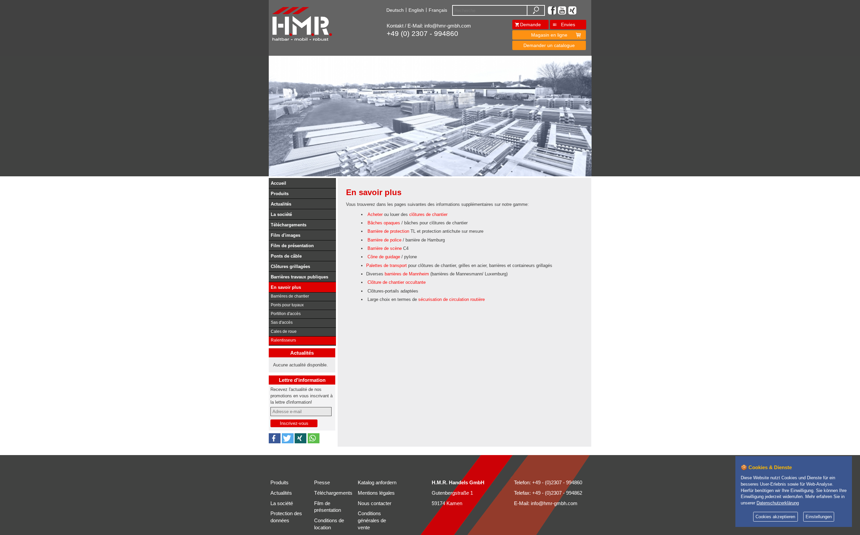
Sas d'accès (282, 322)
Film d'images (285, 235)
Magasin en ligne (549, 35)
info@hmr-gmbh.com (447, 26)
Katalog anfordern (377, 482)
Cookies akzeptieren (775, 517)
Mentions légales (376, 493)
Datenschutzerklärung (778, 503)
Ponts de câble (286, 256)
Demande (530, 24)
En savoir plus (286, 287)
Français (438, 10)
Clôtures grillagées (290, 266)
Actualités (281, 204)
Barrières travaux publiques (299, 276)
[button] (275, 438)
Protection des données (286, 517)
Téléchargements (288, 224)
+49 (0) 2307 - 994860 (422, 34)
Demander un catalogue (549, 45)
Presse (322, 482)
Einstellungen (819, 517)
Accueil (278, 183)
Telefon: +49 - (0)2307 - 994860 (548, 482)
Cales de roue (284, 331)
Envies (568, 24)
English (416, 10)
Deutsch (395, 10)
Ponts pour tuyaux (287, 305)
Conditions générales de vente (372, 520)
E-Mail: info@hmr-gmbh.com (545, 503)
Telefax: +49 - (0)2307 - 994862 (548, 493)
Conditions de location (329, 524)
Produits (280, 193)
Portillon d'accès (286, 313)
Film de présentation (292, 245)
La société (281, 214)
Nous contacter (374, 503)
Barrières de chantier (290, 296)
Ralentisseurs (283, 340)
